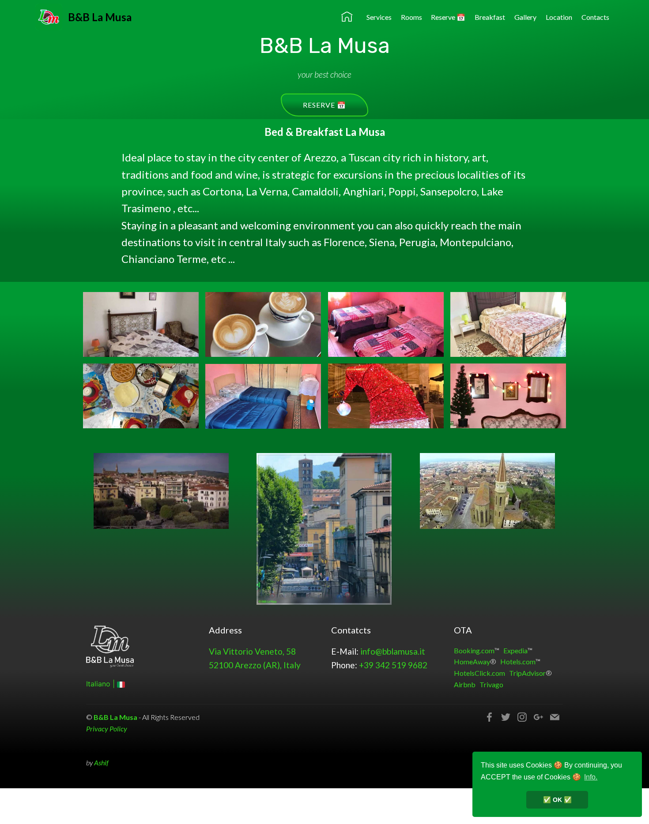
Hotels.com (518, 661)
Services (379, 17)
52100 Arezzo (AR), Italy (255, 665)
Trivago (491, 684)
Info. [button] (590, 777)
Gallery (525, 17)
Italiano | (101, 683)
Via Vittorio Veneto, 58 (252, 651)
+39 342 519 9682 (393, 665)
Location (559, 17)
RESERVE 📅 (324, 105)
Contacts (595, 17)
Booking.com (474, 650)
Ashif (101, 762)
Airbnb (464, 684)
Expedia (515, 650)
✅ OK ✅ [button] (557, 799)
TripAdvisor (527, 673)
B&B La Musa (100, 17)
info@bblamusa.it (392, 651)
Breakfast (490, 17)
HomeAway (472, 661)
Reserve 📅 (448, 17)
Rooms (411, 17)
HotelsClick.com (479, 673)
